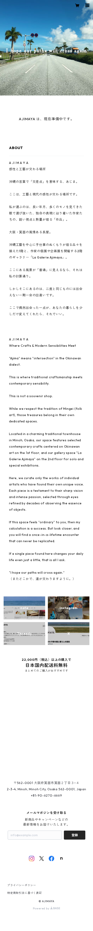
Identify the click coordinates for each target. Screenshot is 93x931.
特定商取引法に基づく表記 (24, 893)
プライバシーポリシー (21, 885)
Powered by (41, 908)
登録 (75, 835)
